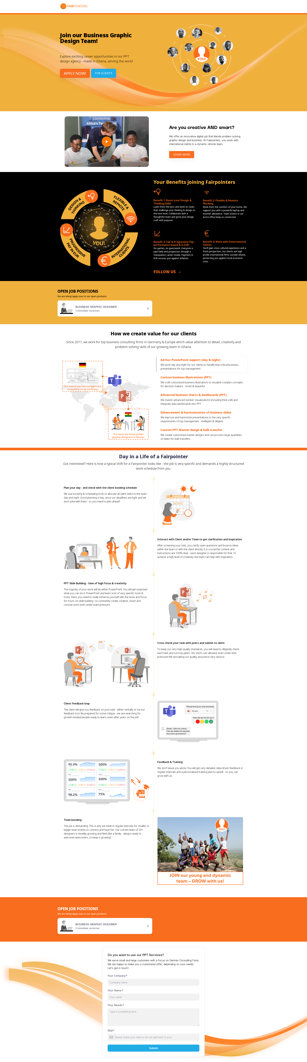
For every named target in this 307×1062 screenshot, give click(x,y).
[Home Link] (75, 6)
